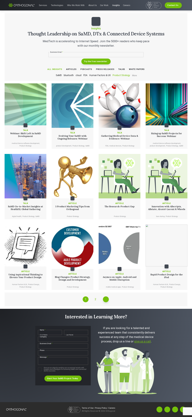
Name (42, 330)
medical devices (115, 146)
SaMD (59, 75)
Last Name (69, 335)
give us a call (142, 341)
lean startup (160, 216)
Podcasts (86, 69)
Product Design (34, 284)
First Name (44, 335)
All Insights (54, 69)
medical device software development (26, 143)
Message (44, 357)
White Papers (137, 69)
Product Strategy (121, 75)
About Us (92, 5)
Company (43, 337)
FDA (85, 75)
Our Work (104, 5)
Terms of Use (88, 408)
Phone (42, 350)
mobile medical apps (113, 287)
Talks (121, 69)
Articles (71, 69)
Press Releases (105, 69)
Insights (116, 5)
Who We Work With (76, 5)
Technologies (57, 5)
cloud (78, 75)
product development (64, 146)
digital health (17, 216)
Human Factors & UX (100, 75)
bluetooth (69, 75)
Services (43, 5)
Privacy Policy (101, 408)
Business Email (56, 52)
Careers (126, 5)
